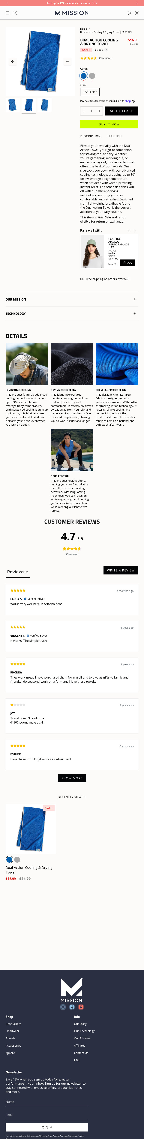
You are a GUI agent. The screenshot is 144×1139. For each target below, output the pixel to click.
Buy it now (109, 124)
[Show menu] (7, 13)
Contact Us (81, 1053)
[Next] (136, 3)
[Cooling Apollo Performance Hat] (92, 251)
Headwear (12, 1031)
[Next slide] (135, 231)
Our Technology (84, 1031)
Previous (12, 61)
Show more (72, 778)
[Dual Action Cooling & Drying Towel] (31, 829)
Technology (16, 313)
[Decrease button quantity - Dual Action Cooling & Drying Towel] (84, 110)
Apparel (11, 1053)
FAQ (77, 1060)
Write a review (121, 570)
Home (83, 28)
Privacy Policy (58, 1136)
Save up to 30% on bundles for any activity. (72, 3)
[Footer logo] (72, 990)
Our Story (80, 1024)
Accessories (13, 1045)
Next (67, 61)
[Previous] (7, 3)
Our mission (16, 299)
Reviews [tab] (17, 572)
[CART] (136, 13)
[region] (72, 427)
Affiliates (79, 1045)
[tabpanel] (72, 685)
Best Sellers (13, 1024)
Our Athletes (82, 1038)
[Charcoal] (17, 860)
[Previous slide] (129, 231)
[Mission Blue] (9, 860)
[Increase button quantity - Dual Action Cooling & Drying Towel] (98, 110)
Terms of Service (76, 1136)
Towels (10, 1038)
